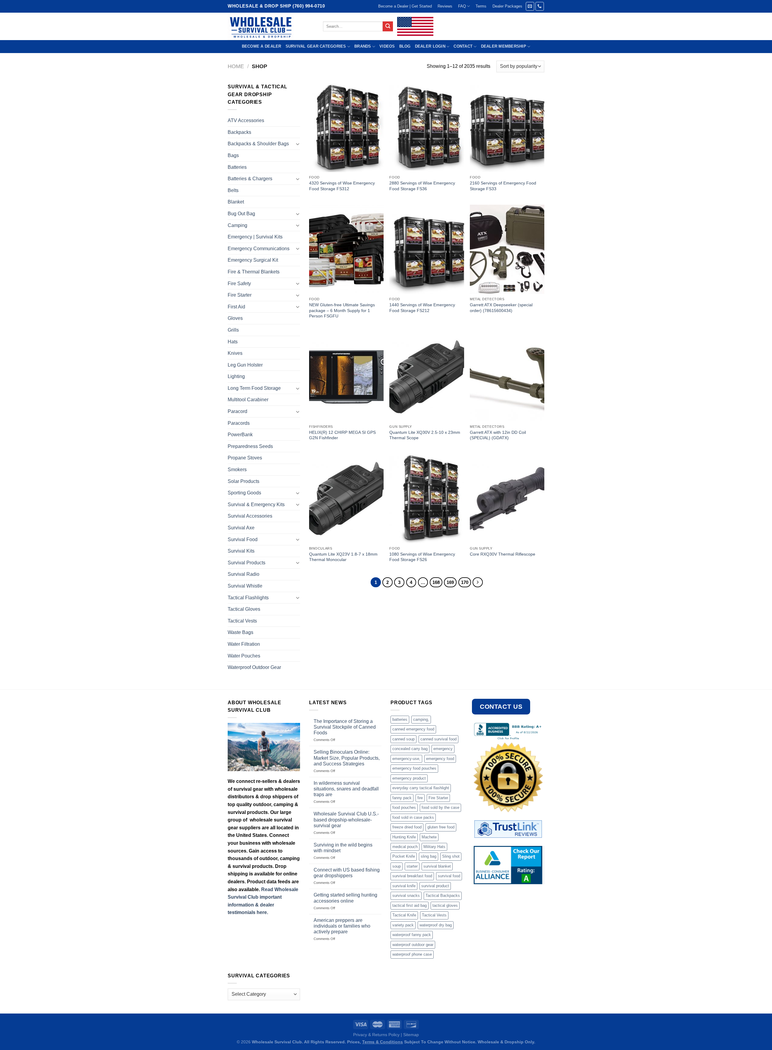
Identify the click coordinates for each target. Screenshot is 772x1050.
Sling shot (451, 856)
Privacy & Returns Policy (376, 1034)
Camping (237, 225)
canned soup (403, 739)
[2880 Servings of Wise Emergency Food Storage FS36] (426, 127)
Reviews (445, 6)
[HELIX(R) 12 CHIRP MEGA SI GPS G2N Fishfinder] (346, 376)
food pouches (404, 807)
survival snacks (406, 895)
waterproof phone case (412, 954)
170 (464, 582)
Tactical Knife (404, 915)
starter (412, 866)
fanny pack (402, 798)
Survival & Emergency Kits (256, 504)
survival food (449, 876)
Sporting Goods (244, 492)
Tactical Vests (242, 620)
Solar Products (243, 481)
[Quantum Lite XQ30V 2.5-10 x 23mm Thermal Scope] (426, 376)
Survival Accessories (250, 516)
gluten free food (440, 827)
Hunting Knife (404, 837)
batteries (399, 719)
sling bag (428, 856)
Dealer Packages (507, 6)
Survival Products (246, 562)
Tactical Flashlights (248, 597)
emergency (443, 748)
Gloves (235, 318)
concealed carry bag (410, 748)
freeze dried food (407, 827)
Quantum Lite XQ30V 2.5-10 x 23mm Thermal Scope (424, 435)
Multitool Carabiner (248, 399)
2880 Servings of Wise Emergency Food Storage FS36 (422, 186)
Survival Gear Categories (316, 46)
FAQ (462, 6)
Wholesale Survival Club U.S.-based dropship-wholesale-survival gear (346, 819)
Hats (233, 341)
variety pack (403, 925)
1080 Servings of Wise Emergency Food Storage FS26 (422, 557)
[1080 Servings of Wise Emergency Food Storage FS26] (426, 498)
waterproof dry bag (435, 925)
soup (396, 866)
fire (420, 798)
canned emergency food (413, 729)
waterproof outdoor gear (412, 944)
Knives (235, 353)
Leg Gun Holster (245, 364)
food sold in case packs (413, 817)
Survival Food (243, 539)
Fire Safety (239, 283)
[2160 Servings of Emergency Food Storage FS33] (507, 127)
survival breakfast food (412, 876)
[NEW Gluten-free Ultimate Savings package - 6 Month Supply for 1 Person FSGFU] (346, 249)
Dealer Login (430, 46)
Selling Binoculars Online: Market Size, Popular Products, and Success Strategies (347, 757)
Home (236, 66)
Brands (362, 46)
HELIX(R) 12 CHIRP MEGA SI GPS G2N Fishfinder (342, 435)
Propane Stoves (245, 457)
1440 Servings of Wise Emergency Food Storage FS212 (422, 307)
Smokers (237, 469)
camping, (421, 719)
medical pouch (405, 846)
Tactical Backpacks (443, 895)
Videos (387, 46)
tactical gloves (445, 905)
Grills (233, 330)
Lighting (236, 376)
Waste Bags (240, 632)
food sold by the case (440, 807)
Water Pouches (244, 655)
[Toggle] (297, 143)
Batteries (237, 167)
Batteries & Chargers (250, 178)
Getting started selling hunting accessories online (345, 897)
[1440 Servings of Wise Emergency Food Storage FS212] (426, 249)
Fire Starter (240, 295)
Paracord (237, 411)
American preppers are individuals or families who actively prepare (342, 926)
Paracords (239, 423)
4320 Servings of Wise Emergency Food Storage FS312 (342, 186)
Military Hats (434, 846)
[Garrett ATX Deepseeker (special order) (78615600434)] (507, 249)
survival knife (404, 886)
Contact (463, 46)
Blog (405, 46)
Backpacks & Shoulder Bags (258, 143)
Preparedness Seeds (250, 446)
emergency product (409, 778)
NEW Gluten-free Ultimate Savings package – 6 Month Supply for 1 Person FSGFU (342, 310)
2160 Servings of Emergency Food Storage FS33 (503, 186)
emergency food (440, 758)
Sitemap (411, 1034)
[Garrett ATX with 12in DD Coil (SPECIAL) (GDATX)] (507, 376)
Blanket (236, 201)
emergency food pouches (414, 768)
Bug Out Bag (241, 213)
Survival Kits (241, 550)
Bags (233, 155)
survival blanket (437, 866)
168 (436, 582)
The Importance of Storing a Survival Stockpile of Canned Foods (345, 727)
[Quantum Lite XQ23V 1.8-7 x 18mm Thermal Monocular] (346, 498)
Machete (429, 837)
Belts (233, 190)
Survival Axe (241, 527)
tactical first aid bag (409, 905)
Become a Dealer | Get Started (405, 6)
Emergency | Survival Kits (255, 236)
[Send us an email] (530, 6)
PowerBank (240, 434)
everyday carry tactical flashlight (420, 788)
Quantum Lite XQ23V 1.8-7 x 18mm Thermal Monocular (343, 557)
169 (450, 582)
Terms (481, 6)
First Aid (236, 306)
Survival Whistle (245, 585)
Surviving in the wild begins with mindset (343, 847)
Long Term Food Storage (254, 388)
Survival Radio (243, 574)
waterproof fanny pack (411, 934)
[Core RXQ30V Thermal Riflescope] (507, 498)
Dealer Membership (503, 46)
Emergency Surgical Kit (253, 260)
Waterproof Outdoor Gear (254, 667)
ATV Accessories (246, 120)
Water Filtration (244, 644)
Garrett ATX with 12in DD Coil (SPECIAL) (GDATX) (498, 435)
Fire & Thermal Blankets (254, 271)
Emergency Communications (259, 248)
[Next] (478, 582)
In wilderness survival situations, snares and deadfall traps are (346, 788)
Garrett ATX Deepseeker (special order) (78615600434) (501, 307)
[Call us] (539, 6)
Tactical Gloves (244, 609)
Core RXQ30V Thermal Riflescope (502, 554)
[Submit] (388, 26)
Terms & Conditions (382, 1041)
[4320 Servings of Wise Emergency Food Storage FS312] (346, 127)
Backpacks (239, 132)
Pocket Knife (403, 856)
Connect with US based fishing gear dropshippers (347, 872)
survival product (435, 886)
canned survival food (438, 739)
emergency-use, (406, 758)
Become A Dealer (261, 46)
